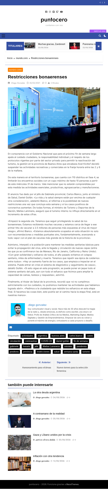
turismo (86, 352)
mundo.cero (15, 69)
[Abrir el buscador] (100, 36)
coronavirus (31, 341)
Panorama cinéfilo (86, 44)
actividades (27, 336)
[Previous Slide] (100, 2)
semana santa (71, 352)
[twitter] (53, 12)
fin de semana (81, 341)
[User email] (10, 327)
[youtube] (61, 12)
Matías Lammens (51, 346)
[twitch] (57, 12)
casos (90, 336)
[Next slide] (104, 2)
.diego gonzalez (18, 82)
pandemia (82, 346)
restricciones (43, 352)
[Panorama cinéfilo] (68, 46)
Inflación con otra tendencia (48, 456)
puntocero (54, 19)
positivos (14, 352)
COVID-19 (46, 341)
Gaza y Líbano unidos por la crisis (52, 434)
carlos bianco (75, 336)
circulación (15, 341)
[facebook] (46, 12)
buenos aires (58, 336)
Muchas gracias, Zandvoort (45, 44)
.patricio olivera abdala (45, 439)
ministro (68, 346)
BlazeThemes (72, 484)
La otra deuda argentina (46, 392)
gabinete (14, 346)
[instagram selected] (50, 12)
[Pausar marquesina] (99, 46)
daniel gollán (62, 341)
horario (26, 346)
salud (56, 352)
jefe (36, 346)
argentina (42, 336)
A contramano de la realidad (49, 413)
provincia (27, 352)
